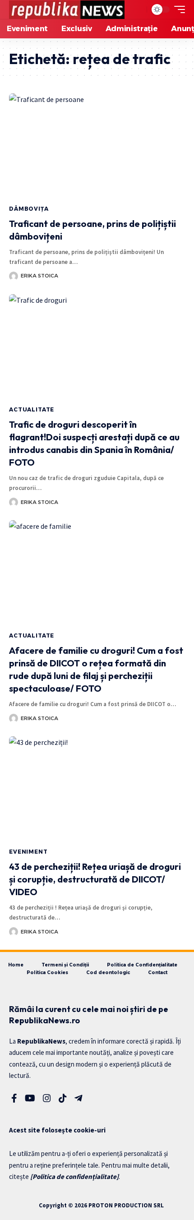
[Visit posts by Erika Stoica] (13, 276)
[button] (137, 9)
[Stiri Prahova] (67, 9)
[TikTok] (62, 1098)
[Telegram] (78, 1098)
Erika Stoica (39, 276)
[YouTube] (30, 1098)
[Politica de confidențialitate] (74, 1176)
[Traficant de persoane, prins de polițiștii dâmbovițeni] (97, 146)
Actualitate (31, 409)
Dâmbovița (29, 208)
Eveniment (28, 851)
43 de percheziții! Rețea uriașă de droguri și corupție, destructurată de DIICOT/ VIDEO (95, 879)
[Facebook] (14, 1098)
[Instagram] (47, 1098)
